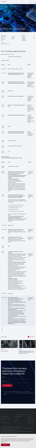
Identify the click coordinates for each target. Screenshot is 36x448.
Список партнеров (18, 416)
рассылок (27, 391)
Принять (5, 444)
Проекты (2, 420)
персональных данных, (16, 391)
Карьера (16, 420)
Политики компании (31, 420)
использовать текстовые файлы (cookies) (13, 439)
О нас (2, 414)
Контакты (16, 418)
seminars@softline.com (5, 43)
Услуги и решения (4, 416)
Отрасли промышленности (6, 418)
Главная (2, 6)
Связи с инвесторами (5, 422)
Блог (16, 422)
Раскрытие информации (19, 414)
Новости (29, 416)
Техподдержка (30, 418)
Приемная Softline (31, 422)
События (7, 6)
